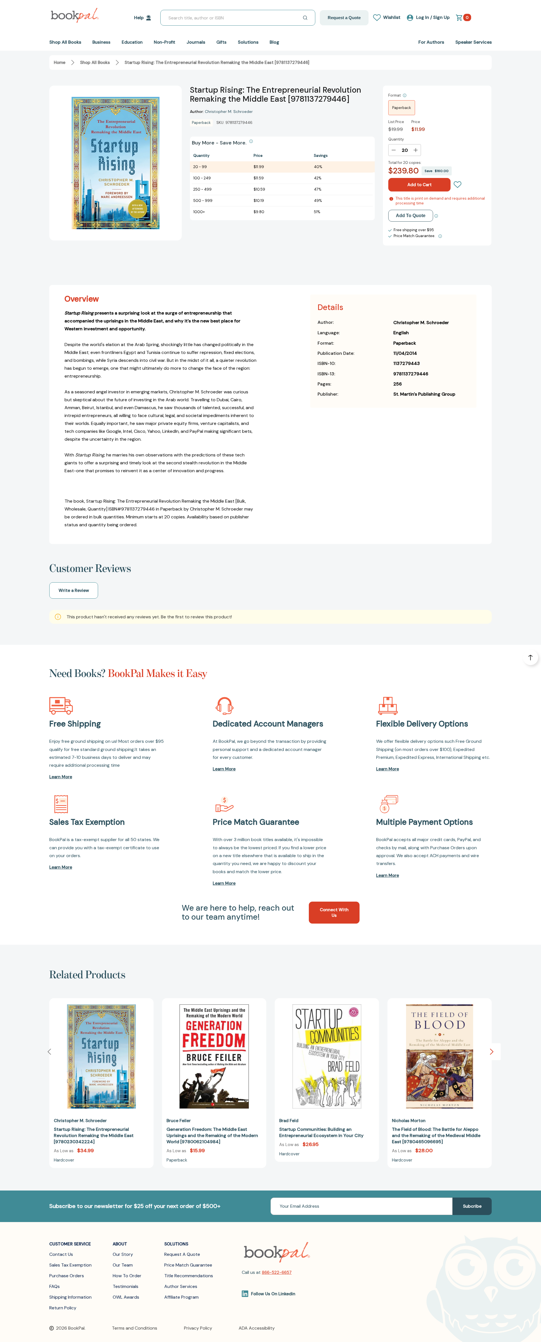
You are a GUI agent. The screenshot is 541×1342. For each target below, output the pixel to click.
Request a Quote (344, 17)
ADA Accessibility (257, 1328)
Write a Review (74, 590)
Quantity (396, 139)
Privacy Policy (198, 1328)
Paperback (401, 108)
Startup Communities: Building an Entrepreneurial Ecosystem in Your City (321, 1132)
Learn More (60, 777)
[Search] (305, 17)
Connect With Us (334, 912)
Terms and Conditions (134, 1328)
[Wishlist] (458, 185)
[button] (492, 1051)
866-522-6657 (277, 1272)
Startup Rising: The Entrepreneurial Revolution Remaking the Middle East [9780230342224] (94, 1135)
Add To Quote (410, 215)
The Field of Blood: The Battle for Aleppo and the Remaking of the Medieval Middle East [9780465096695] (436, 1135)
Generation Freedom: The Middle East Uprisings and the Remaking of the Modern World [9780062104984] (212, 1135)
